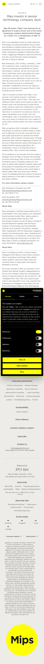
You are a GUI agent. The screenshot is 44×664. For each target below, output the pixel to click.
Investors (18, 486)
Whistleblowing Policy (22, 400)
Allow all (22, 360)
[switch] (39, 338)
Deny (22, 372)
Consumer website (12, 536)
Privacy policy (29, 507)
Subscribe (22, 437)
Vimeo (36, 523)
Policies (35, 400)
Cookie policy (31, 504)
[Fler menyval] (40, 4)
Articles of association (15, 385)
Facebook (8, 523)
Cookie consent (16, 507)
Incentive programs (33, 396)
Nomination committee (14, 389)
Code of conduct (22, 412)
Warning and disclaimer (16, 504)
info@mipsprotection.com (20, 448)
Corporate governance (22, 381)
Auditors (9, 400)
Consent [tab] (8, 296)
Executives (20, 396)
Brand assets (30, 536)
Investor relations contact (22, 428)
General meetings (31, 385)
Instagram (22, 523)
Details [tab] (22, 296)
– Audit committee (32, 392)
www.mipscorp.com (25, 243)
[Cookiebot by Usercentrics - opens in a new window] (33, 290)
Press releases (22, 420)
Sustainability (22, 407)
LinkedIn (8, 529)
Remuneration (9, 396)
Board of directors (31, 389)
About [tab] (36, 296)
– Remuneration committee (14, 392)
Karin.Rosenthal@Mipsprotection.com (17, 199)
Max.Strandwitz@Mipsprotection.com (17, 190)
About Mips (9, 486)
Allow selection (22, 366)
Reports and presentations (31, 489)
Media (17, 489)
